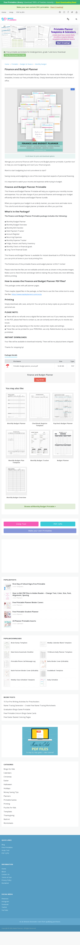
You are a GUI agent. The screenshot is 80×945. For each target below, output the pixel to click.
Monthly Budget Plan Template (16, 461)
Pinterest (5, 899)
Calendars (20, 623)
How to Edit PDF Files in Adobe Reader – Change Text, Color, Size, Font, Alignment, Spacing (41, 594)
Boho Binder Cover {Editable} (57, 661)
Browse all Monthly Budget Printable (39, 506)
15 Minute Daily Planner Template (59, 652)
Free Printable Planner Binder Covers (27, 602)
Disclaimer (5, 883)
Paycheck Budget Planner (63, 423)
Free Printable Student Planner (25, 612)
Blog (3, 845)
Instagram (5, 901)
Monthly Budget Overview (16, 497)
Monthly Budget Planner (16, 423)
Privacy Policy (6, 880)
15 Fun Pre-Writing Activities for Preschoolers (21, 702)
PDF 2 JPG (58, 524)
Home (4, 12)
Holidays (7, 788)
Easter (6, 780)
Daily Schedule (52, 680)
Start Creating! (56, 7)
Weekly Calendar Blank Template (59, 643)
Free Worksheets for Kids (15, 55)
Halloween (8, 784)
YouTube (5, 910)
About (4, 872)
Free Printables (7, 847)
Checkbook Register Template (39, 424)
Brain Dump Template (19, 643)
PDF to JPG (20, 12)
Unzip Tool (21, 524)
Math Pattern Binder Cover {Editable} (24, 670)
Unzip (11, 12)
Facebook (5, 904)
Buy (40, 380)
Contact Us (5, 874)
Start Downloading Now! (66, 2)
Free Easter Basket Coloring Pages (17, 717)
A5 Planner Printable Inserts (24, 621)
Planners (19, 598)
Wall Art (7, 819)
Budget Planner (63, 460)
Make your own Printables (40, 530)
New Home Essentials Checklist (22, 652)
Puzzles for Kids (10, 807)
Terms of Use (7, 877)
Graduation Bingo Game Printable (17, 709)
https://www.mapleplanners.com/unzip (27, 294)
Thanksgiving (9, 815)
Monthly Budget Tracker (39, 460)
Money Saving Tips (11, 792)
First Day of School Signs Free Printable (28, 584)
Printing (7, 804)
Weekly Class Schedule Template (23, 680)
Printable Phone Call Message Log (23, 661)
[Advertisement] (40, 556)
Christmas (8, 777)
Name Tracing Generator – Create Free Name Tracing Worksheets (30, 705)
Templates (20, 586)
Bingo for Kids (9, 769)
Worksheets (8, 823)
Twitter (4, 907)
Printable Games (10, 800)
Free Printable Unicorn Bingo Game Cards (20, 713)
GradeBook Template (55, 670)
